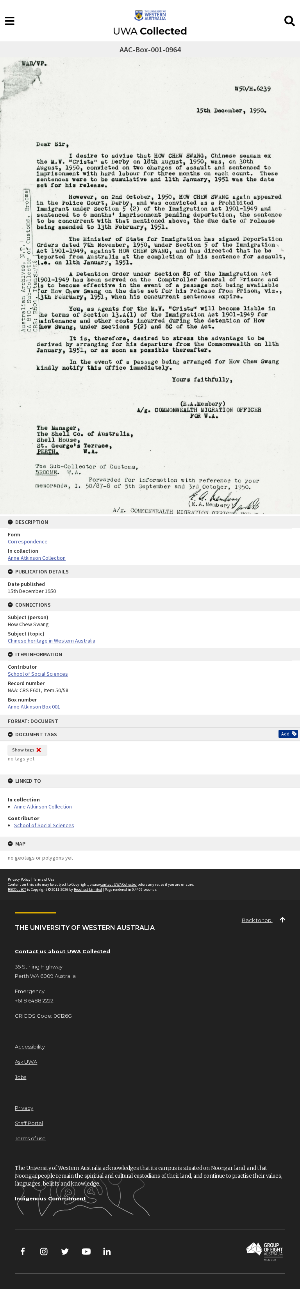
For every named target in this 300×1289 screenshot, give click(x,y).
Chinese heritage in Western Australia (51, 640)
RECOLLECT (17, 889)
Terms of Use (43, 879)
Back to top (257, 920)
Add (285, 734)
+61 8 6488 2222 (34, 1000)
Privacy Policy (19, 879)
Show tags (23, 750)
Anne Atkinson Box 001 (34, 706)
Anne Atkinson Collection (43, 806)
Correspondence (28, 541)
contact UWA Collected (118, 884)
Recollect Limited (88, 889)
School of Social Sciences (44, 825)
